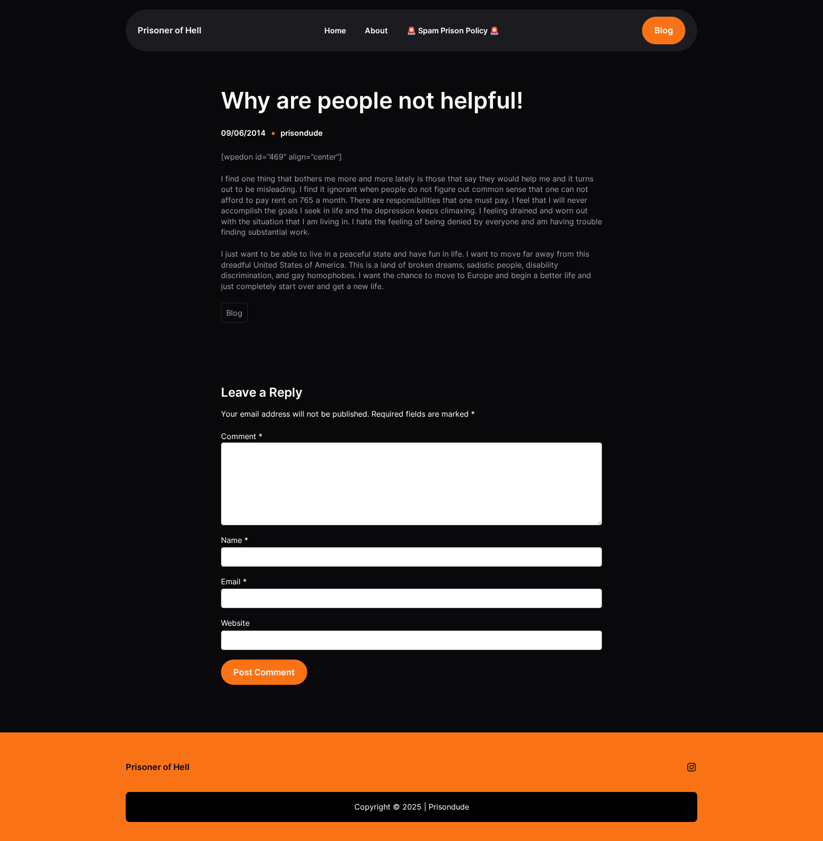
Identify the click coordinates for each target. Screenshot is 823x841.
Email (234, 581)
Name (234, 540)
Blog (663, 30)
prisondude (301, 133)
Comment (241, 436)
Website (235, 623)
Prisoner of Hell (169, 30)
